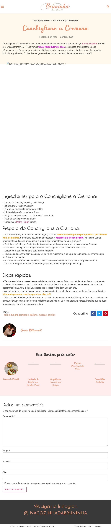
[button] (2, 6)
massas (43, 315)
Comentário (9, 416)
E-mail (6, 462)
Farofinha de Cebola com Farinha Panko (33, 382)
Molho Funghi (23, 222)
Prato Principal (60, 20)
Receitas (73, 20)
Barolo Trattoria (89, 44)
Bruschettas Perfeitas (100, 381)
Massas (48, 20)
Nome (6, 451)
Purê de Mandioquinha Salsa (77, 366)
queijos (52, 315)
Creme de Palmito (11, 379)
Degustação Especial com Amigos (55, 382)
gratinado (24, 315)
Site (4, 472)
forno (7, 315)
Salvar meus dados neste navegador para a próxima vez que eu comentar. (40, 483)
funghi (14, 315)
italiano (33, 315)
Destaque (38, 20)
